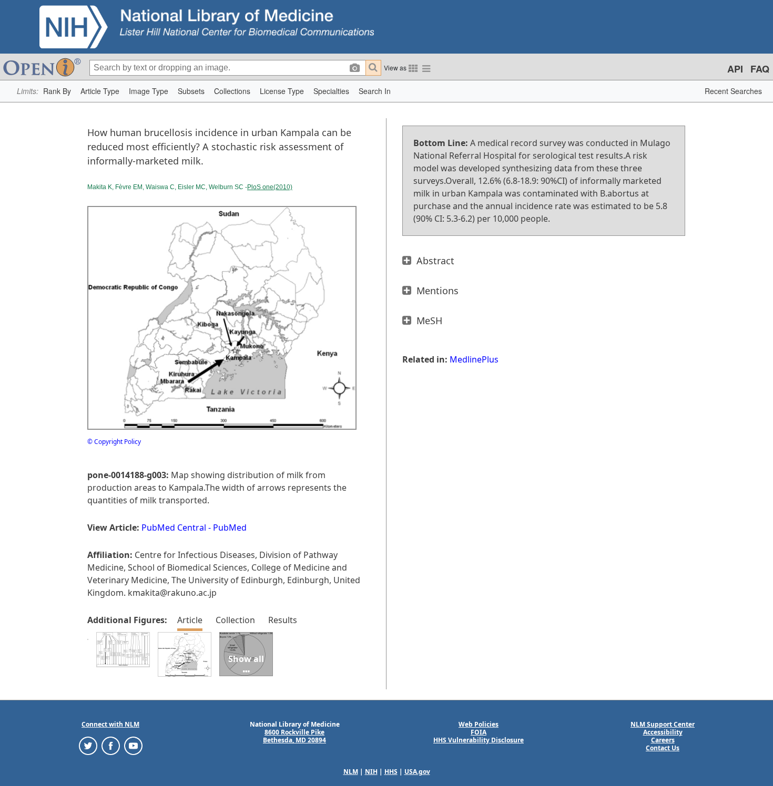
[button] (57, 91)
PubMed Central (173, 527)
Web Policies (479, 724)
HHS (391, 771)
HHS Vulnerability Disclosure (478, 740)
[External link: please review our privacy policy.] (88, 745)
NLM (350, 771)
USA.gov (417, 771)
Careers (663, 740)
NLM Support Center (662, 724)
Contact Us (662, 747)
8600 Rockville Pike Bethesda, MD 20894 (294, 736)
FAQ (759, 69)
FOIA (478, 732)
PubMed (230, 527)
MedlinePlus (474, 359)
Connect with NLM (110, 724)
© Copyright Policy (114, 441)
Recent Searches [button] (733, 91)
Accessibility (663, 732)
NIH (371, 771)
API (735, 69)
